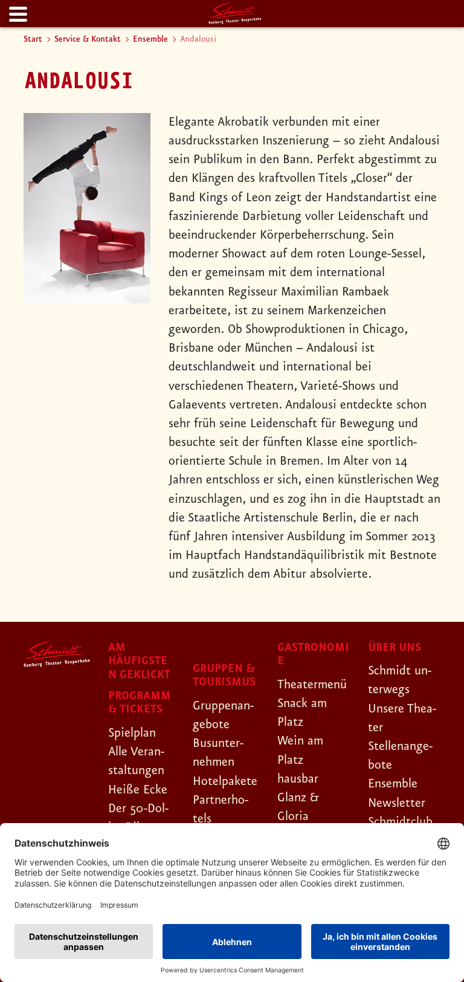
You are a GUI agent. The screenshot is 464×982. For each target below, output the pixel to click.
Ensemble (150, 39)
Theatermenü (312, 684)
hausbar (297, 779)
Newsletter (396, 803)
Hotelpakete (225, 781)
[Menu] (17, 14)
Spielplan (132, 733)
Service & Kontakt (87, 39)
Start (33, 39)
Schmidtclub (400, 822)
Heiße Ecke (137, 790)
